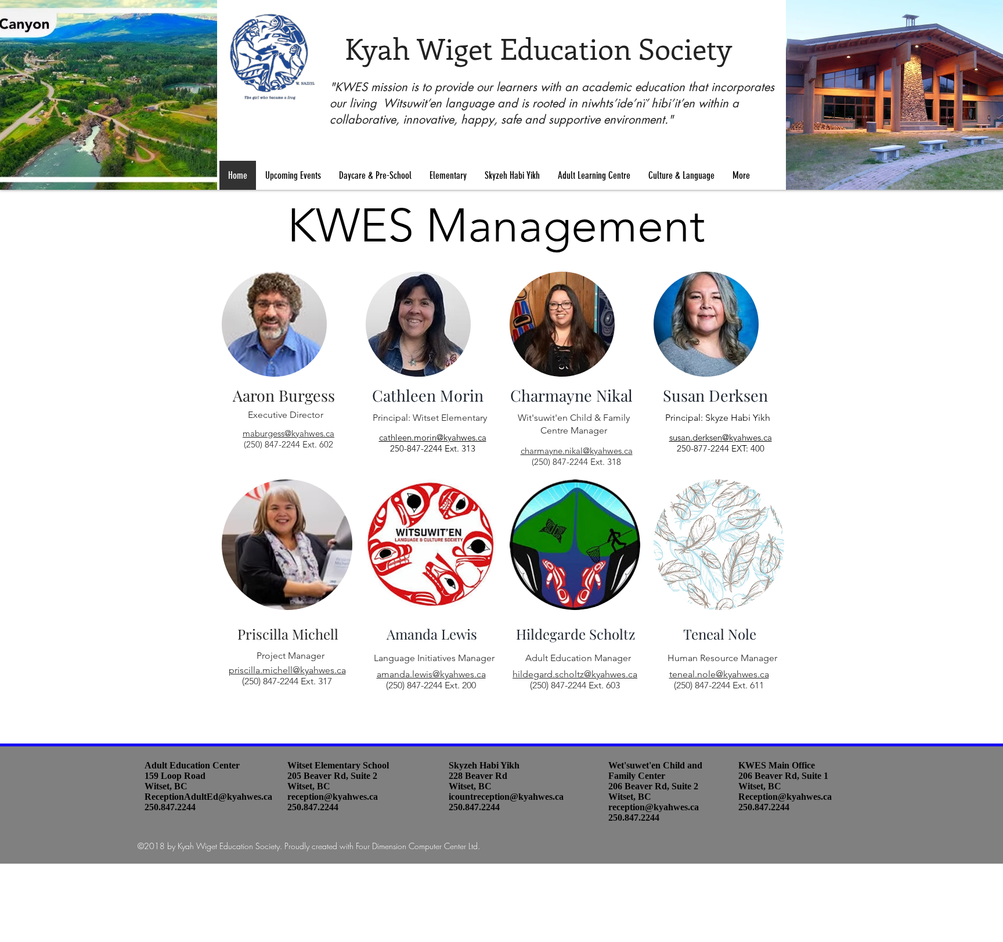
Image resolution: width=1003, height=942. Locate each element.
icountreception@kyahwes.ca (506, 797)
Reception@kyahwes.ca (785, 797)
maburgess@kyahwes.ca (288, 433)
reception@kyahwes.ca (332, 797)
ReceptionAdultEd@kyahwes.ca (208, 797)
